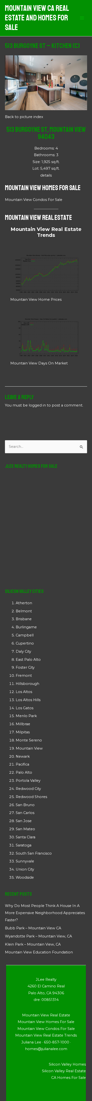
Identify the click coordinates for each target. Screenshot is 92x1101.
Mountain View (29, 748)
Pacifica (22, 764)
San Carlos (25, 813)
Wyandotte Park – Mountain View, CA (38, 936)
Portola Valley (28, 780)
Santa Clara (25, 837)
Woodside (25, 877)
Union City (25, 869)
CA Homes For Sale (68, 1077)
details (46, 175)
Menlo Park (26, 716)
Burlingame (26, 627)
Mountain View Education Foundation (39, 952)
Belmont (24, 611)
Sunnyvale (25, 861)
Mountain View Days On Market (39, 363)
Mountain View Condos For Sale (33, 199)
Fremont (24, 675)
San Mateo (25, 829)
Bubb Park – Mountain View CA (33, 928)
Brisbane (24, 619)
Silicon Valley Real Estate (64, 1071)
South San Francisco (34, 853)
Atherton (24, 603)
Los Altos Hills (28, 700)
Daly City (23, 651)
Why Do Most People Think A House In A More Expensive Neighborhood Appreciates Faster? (45, 913)
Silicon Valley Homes (67, 1064)
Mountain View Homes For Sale (42, 187)
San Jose (24, 821)
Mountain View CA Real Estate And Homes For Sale (37, 18)
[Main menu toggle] (82, 18)
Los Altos (24, 692)
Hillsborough (27, 683)
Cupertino (25, 643)
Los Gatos (24, 708)
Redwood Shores (31, 797)
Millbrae (23, 724)
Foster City (25, 667)
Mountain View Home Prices (36, 299)
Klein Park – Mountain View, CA (33, 944)
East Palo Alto (28, 659)
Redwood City (28, 788)
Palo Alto (24, 772)
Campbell (25, 635)
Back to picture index (24, 117)
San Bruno (25, 805)
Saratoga (23, 845)
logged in (37, 405)
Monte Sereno (29, 740)
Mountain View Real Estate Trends (46, 232)
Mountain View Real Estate (38, 217)
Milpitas (23, 732)
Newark (23, 756)
